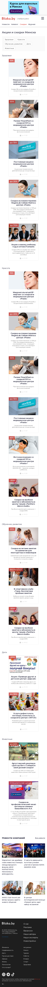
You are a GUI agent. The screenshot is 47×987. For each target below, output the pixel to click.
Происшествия (7, 956)
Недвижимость (7, 950)
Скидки (23, 24)
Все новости (40, 838)
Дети (29, 44)
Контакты (5, 936)
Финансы (5, 947)
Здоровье (9, 39)
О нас (26, 924)
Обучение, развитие (14, 44)
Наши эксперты (31, 938)
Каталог (14, 24)
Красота (21, 39)
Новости (6, 24)
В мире (26, 959)
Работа (26, 956)
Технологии (6, 964)
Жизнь (4, 962)
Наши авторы (30, 934)
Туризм (26, 953)
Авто (4, 953)
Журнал (31, 24)
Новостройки (30, 941)
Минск (26, 950)
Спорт (26, 962)
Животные (9, 48)
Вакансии (28, 931)
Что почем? (6, 967)
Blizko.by (37, 979)
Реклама (27, 927)
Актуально (27, 947)
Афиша (4, 959)
